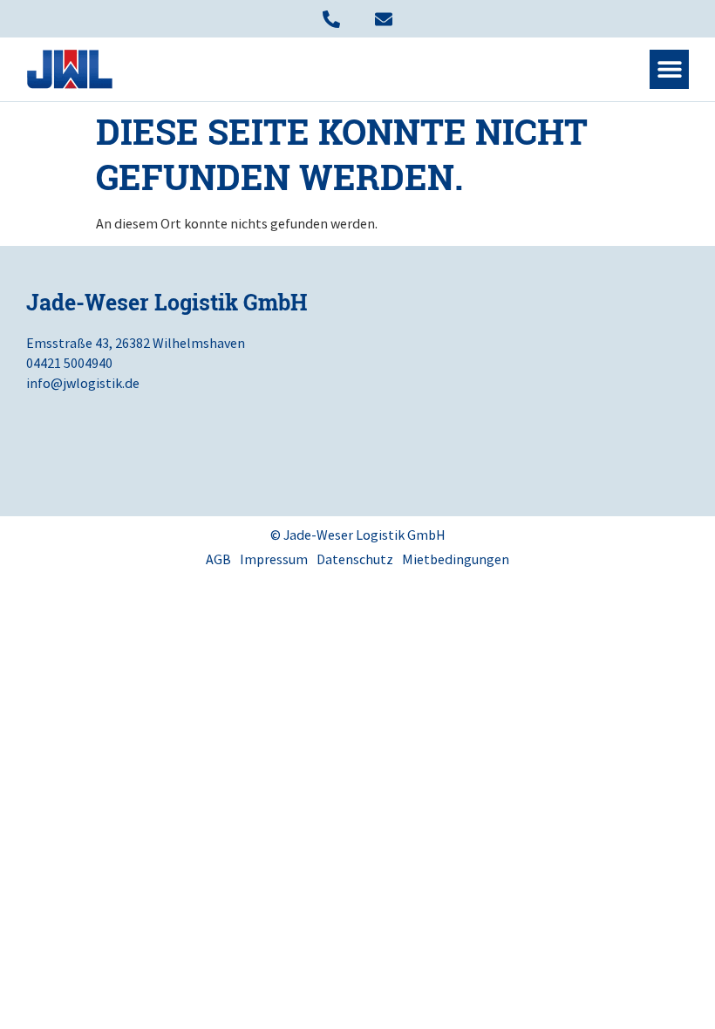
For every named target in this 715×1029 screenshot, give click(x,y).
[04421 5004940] (331, 19)
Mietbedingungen (455, 559)
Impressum (274, 559)
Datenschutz (355, 559)
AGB (218, 559)
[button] (669, 69)
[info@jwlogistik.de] (384, 19)
